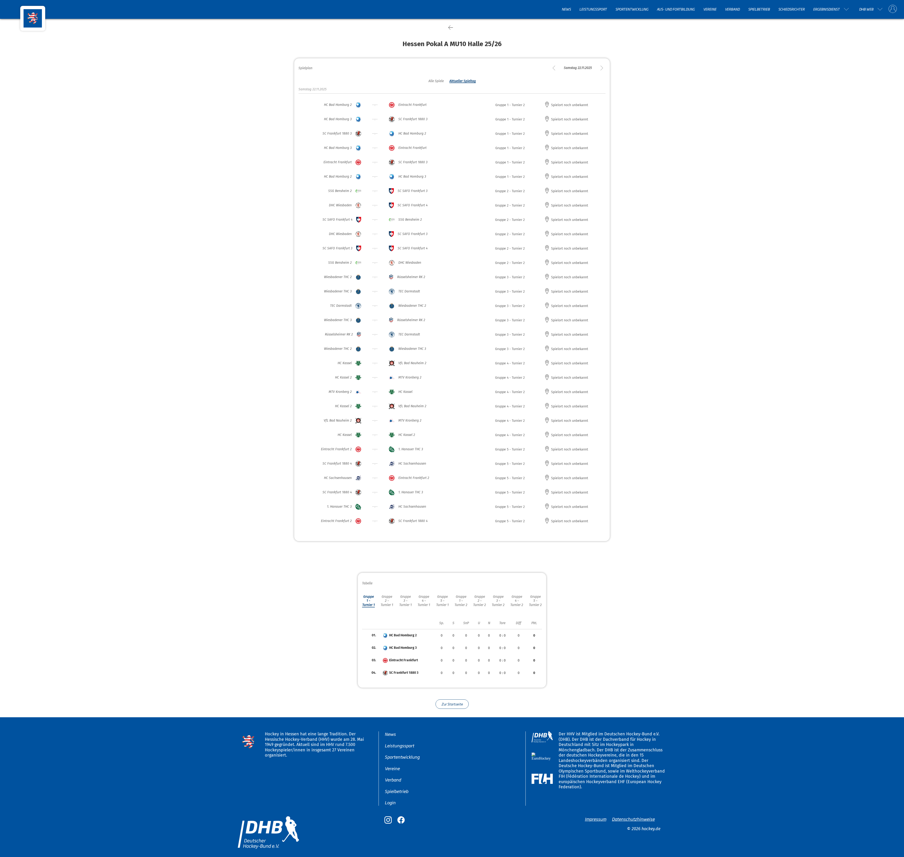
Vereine (709, 9)
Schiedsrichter (791, 9)
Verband (732, 9)
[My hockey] (892, 9)
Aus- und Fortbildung (676, 9)
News (566, 9)
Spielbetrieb (759, 9)
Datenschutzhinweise (633, 819)
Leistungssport (593, 9)
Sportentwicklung (631, 9)
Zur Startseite (452, 704)
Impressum (595, 819)
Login (390, 802)
